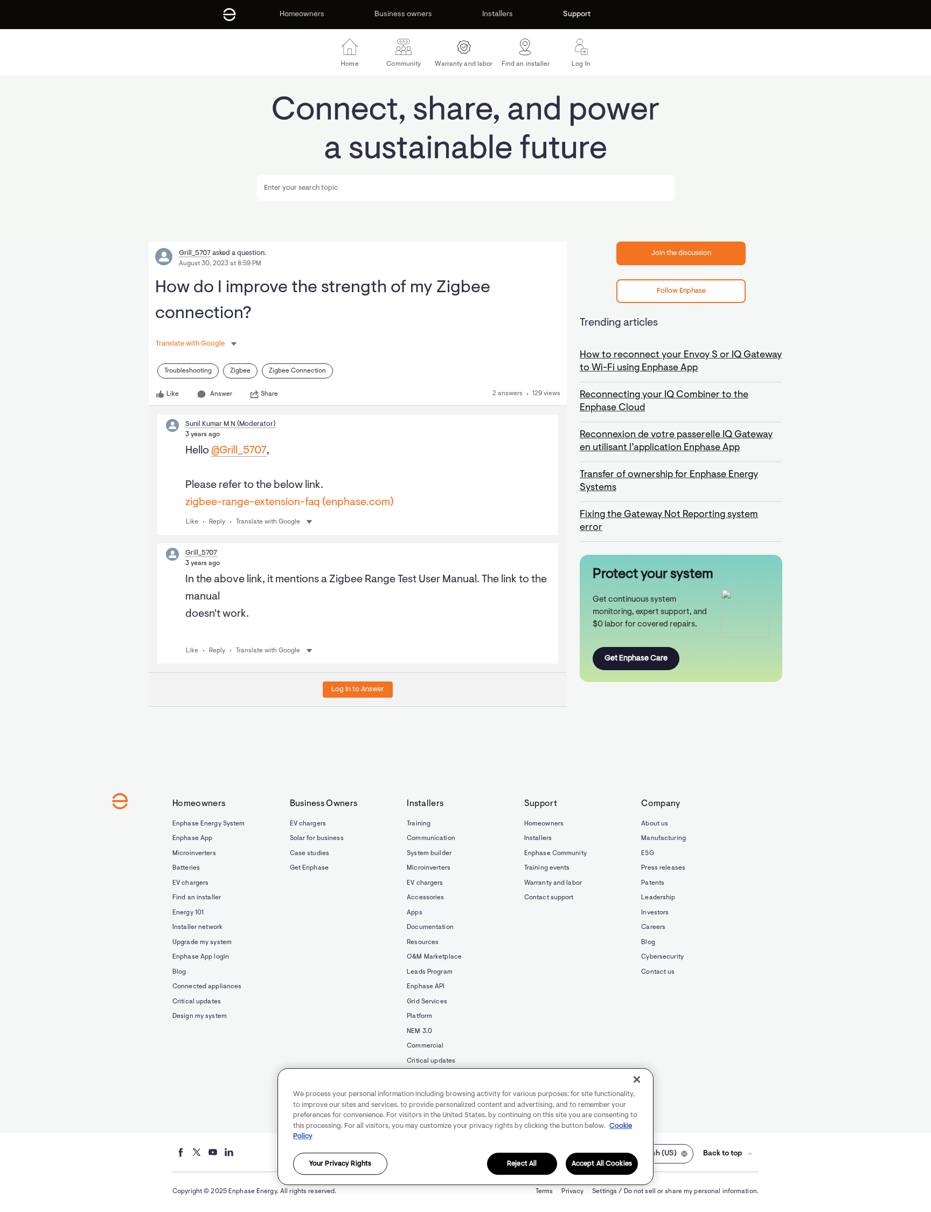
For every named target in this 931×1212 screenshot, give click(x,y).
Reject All (522, 1163)
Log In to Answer (357, 689)
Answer (221, 394)
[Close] (637, 1079)
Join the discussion (681, 253)
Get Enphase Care (636, 659)
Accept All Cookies (602, 1163)
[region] (465, 1127)
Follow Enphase (681, 290)
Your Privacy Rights (340, 1163)
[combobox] (465, 188)
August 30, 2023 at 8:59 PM (220, 263)
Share (269, 394)
